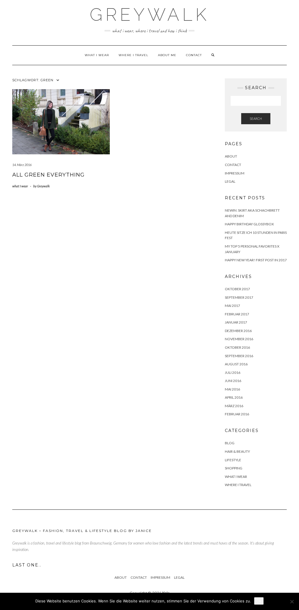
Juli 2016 (232, 372)
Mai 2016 (232, 389)
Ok (258, 601)
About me (167, 55)
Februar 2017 (237, 314)
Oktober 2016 (237, 347)
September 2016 (239, 356)
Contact (194, 55)
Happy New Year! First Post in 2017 (256, 260)
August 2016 (236, 364)
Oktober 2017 (237, 289)
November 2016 (239, 339)
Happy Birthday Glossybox (249, 224)
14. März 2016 (22, 165)
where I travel (133, 55)
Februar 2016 (237, 414)
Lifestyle (233, 460)
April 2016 (234, 397)
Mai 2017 (232, 305)
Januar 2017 (236, 322)
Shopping (233, 468)
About (231, 156)
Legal (230, 181)
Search (256, 118)
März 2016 (234, 406)
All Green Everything (48, 175)
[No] (292, 601)
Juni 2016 (233, 381)
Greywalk (149, 14)
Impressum (234, 173)
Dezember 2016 (238, 331)
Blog (229, 443)
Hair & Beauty (237, 451)
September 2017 (239, 297)
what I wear (97, 55)
